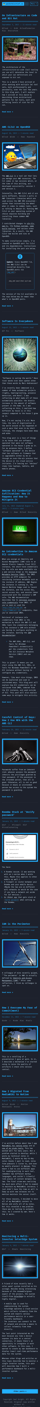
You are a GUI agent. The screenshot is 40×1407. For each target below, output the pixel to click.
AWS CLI (9, 176)
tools (29, 1021)
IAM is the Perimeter (16, 924)
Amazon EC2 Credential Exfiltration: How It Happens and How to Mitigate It (16, 495)
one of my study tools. (13, 1148)
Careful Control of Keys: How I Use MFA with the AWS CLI (19, 720)
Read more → (7, 112)
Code (13, 137)
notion (25, 1104)
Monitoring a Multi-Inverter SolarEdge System (19, 1238)
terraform (13, 31)
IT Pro (6, 331)
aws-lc (5, 226)
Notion (27, 1166)
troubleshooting (10, 827)
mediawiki (7, 1107)
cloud (23, 512)
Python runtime (21, 226)
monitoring (26, 1249)
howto (15, 1249)
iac (4, 31)
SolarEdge (18, 1296)
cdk (16, 28)
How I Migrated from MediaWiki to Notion (15, 1093)
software (20, 331)
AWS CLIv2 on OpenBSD (16, 127)
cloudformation (28, 28)
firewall (17, 825)
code (5, 1021)
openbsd (31, 137)
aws (23, 137)
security (33, 512)
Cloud (5, 28)
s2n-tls (30, 224)
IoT (4, 825)
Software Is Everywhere (17, 321)
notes (17, 1107)
